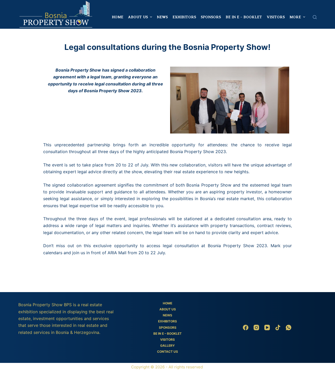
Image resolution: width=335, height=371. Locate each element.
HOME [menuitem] (117, 17)
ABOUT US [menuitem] (138, 17)
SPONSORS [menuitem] (211, 17)
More (295, 17)
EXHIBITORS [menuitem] (184, 17)
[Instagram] (256, 327)
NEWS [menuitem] (162, 17)
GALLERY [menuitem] (167, 345)
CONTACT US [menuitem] (167, 351)
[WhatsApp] (288, 327)
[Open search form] (315, 17)
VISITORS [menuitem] (276, 17)
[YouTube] (267, 327)
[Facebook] (245, 327)
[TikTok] (278, 327)
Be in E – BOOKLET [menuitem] (244, 17)
